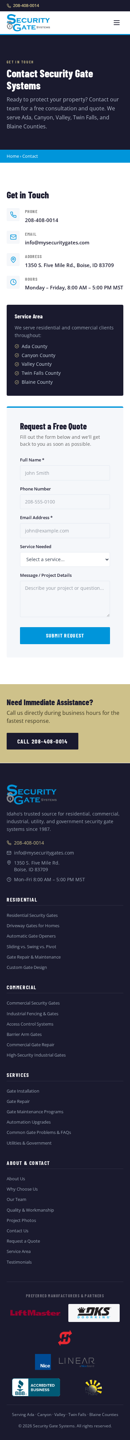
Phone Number (35, 489)
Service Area (19, 1251)
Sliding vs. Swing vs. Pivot (31, 947)
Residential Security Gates (32, 915)
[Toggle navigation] (116, 22)
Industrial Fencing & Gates (32, 1014)
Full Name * (32, 460)
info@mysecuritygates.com (57, 242)
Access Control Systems (30, 1024)
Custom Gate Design (27, 967)
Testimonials (19, 1262)
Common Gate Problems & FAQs (39, 1132)
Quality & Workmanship (30, 1210)
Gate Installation (23, 1091)
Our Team (16, 1199)
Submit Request (65, 635)
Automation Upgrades (29, 1122)
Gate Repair (18, 1101)
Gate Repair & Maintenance (34, 957)
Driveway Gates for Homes (33, 926)
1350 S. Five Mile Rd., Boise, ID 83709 (69, 265)
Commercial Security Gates (33, 1003)
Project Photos (21, 1220)
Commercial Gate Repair (30, 1045)
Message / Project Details (46, 575)
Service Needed (35, 546)
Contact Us (17, 1231)
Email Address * (36, 517)
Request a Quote (23, 1241)
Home (13, 156)
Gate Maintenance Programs (35, 1112)
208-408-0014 (26, 5)
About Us (16, 1179)
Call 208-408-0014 (42, 741)
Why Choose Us (22, 1189)
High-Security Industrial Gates (36, 1055)
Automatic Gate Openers (31, 936)
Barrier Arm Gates (24, 1034)
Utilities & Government (29, 1143)
